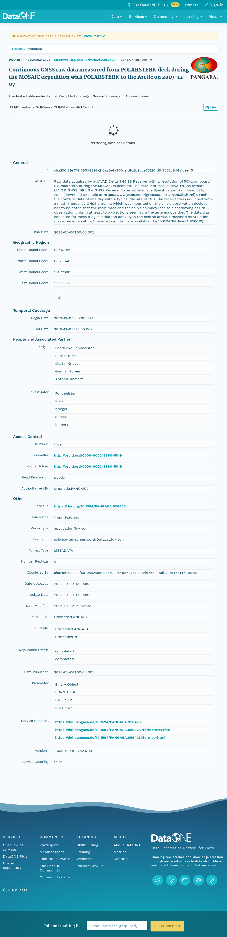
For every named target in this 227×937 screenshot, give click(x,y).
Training (83, 852)
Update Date (38, 595)
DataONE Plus (15, 856)
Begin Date (40, 318)
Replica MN (39, 628)
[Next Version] (151, 59)
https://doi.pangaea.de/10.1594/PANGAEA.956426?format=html (110, 737)
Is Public (42, 444)
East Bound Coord (34, 283)
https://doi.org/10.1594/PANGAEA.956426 (84, 60)
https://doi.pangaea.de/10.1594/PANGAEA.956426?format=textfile (112, 730)
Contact (121, 859)
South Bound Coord (33, 250)
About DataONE (127, 845)
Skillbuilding (87, 845)
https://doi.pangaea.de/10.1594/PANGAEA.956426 (98, 722)
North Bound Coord (33, 261)
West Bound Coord (34, 272)
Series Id (41, 506)
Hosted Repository (12, 865)
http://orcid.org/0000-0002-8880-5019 (88, 455)
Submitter (41, 455)
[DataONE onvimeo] (171, 880)
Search (17, 48)
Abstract (42, 181)
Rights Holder (38, 466)
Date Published (36, 672)
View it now (94, 36)
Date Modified (37, 606)
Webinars (84, 859)
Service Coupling (35, 762)
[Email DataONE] (184, 880)
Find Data (18, 890)
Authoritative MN (35, 488)
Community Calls (55, 877)
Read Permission (35, 477)
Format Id (41, 539)
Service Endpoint (35, 721)
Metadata (34, 48)
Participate (49, 845)
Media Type (39, 528)
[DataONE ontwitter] (157, 880)
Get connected (167, 926)
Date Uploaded (37, 584)
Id (47, 170)
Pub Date (41, 232)
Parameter (40, 683)
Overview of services (13, 847)
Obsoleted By (38, 573)
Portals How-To (90, 866)
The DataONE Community (51, 868)
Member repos (52, 852)
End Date (41, 329)
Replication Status (34, 650)
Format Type (39, 550)
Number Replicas (35, 561)
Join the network (55, 859)
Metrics (120, 852)
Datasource (39, 617)
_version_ (41, 751)
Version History (134, 59)
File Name (40, 517)
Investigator (39, 392)
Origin (44, 347)
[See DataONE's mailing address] (211, 880)
